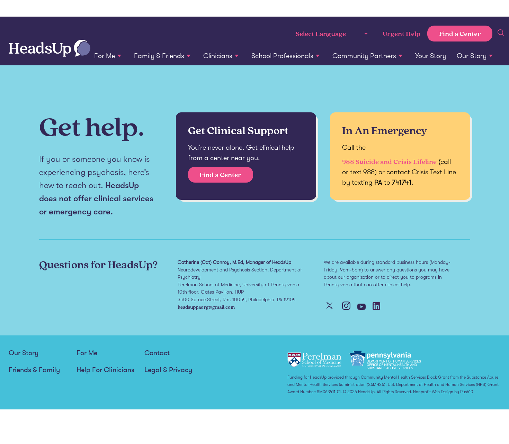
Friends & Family (34, 370)
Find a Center (460, 33)
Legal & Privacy (168, 370)
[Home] (49, 49)
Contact (157, 353)
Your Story (430, 56)
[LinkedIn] (376, 306)
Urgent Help (401, 33)
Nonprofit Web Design (433, 391)
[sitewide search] (500, 33)
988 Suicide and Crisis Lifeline (389, 161)
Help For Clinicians (105, 370)
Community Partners (364, 56)
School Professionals (282, 56)
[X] (329, 306)
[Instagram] (346, 306)
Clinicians (217, 56)
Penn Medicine (50, 9)
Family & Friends (159, 56)
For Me (104, 56)
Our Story (471, 56)
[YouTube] (361, 307)
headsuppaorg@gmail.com (206, 307)
